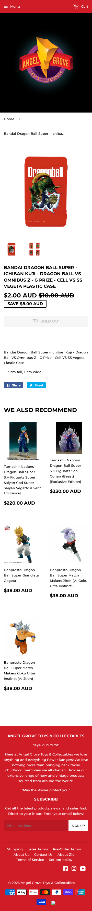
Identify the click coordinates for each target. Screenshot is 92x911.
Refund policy (60, 860)
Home (9, 119)
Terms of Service (30, 860)
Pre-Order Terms (67, 849)
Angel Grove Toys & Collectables (48, 883)
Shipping (15, 849)
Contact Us (43, 854)
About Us (21, 854)
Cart (84, 6)
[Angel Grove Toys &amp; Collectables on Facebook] (65, 869)
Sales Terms (38, 849)
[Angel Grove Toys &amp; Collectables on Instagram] (74, 869)
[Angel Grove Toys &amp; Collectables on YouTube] (83, 869)
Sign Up (78, 826)
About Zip (66, 854)
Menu (15, 6)
